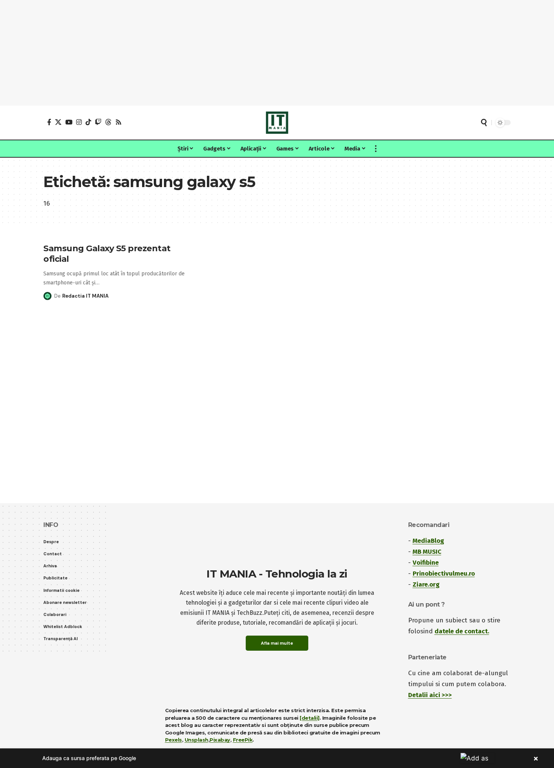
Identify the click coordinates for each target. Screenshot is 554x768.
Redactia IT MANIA (85, 296)
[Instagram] (79, 122)
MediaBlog (428, 541)
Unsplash (196, 740)
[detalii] (310, 718)
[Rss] (118, 122)
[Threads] (108, 122)
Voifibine (426, 563)
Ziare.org (426, 584)
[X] (58, 122)
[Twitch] (98, 122)
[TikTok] (88, 122)
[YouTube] (68, 122)
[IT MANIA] (277, 122)
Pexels (173, 740)
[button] (484, 122)
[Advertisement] (277, 53)
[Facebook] (49, 122)
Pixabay (220, 740)
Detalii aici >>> (430, 695)
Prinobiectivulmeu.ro (444, 574)
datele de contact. (462, 631)
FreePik (243, 740)
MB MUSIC (427, 552)
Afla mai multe (277, 643)
